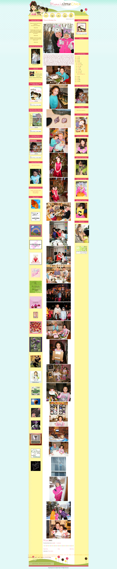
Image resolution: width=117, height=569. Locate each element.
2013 (77, 76)
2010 (77, 81)
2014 (77, 61)
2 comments (58, 543)
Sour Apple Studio (57, 567)
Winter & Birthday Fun (49, 20)
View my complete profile (35, 79)
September (79, 64)
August (78, 66)
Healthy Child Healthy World (36, 190)
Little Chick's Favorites (36, 165)
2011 (77, 79)
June (78, 69)
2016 (77, 58)
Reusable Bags (35, 192)
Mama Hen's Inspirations (81, 110)
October (78, 63)
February (79, 71)
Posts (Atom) (50, 551)
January (78, 72)
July (78, 67)
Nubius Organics (36, 191)
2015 (77, 60)
